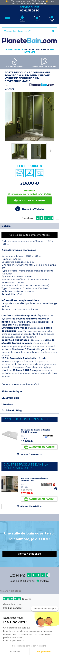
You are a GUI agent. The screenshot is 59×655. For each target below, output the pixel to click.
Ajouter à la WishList (32, 209)
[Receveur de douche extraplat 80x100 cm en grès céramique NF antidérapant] (10, 435)
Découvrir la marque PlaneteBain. (21, 384)
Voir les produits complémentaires (29, 234)
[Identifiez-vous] (22, 18)
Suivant (50, 150)
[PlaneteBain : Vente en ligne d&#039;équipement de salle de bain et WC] (29, 40)
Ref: (7, 85)
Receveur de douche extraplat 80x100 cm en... (35, 431)
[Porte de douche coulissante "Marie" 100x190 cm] (20, 151)
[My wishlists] (37, 18)
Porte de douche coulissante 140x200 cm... (34, 479)
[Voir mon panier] (51, 18)
